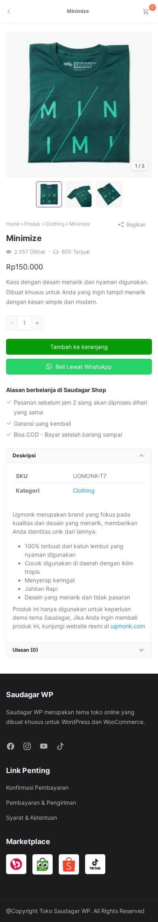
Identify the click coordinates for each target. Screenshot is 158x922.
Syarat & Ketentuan (31, 817)
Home (12, 224)
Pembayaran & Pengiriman (41, 802)
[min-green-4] (79, 103)
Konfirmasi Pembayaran (37, 787)
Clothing (54, 224)
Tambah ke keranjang (79, 346)
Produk (32, 224)
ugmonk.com (128, 626)
